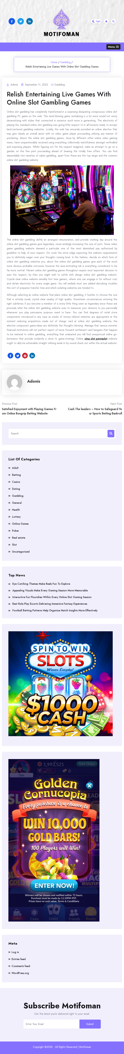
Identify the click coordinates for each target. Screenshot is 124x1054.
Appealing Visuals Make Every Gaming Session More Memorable (50, 590)
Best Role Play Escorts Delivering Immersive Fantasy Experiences (49, 604)
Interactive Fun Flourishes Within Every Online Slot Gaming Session (52, 597)
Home (54, 62)
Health (16, 510)
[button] (113, 47)
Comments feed (21, 966)
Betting (16, 475)
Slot (14, 545)
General (17, 503)
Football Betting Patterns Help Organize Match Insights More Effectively (55, 610)
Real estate (18, 538)
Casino (16, 482)
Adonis (33, 381)
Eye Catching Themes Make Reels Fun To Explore (41, 584)
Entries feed (19, 959)
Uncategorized (21, 552)
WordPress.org (20, 973)
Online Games (20, 524)
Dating (16, 489)
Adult (15, 468)
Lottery (16, 517)
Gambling (65, 62)
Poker (15, 531)
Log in (15, 952)
